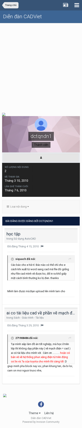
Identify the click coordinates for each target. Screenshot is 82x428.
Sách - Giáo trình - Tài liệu (29, 317)
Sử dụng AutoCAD (25, 238)
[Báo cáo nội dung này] (42, 246)
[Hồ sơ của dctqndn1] (41, 157)
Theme (34, 413)
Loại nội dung (18, 206)
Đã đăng (23, 246)
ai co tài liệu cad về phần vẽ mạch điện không (41, 312)
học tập (13, 233)
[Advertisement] (41, 66)
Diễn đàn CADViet (22, 16)
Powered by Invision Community (41, 421)
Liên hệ (49, 413)
